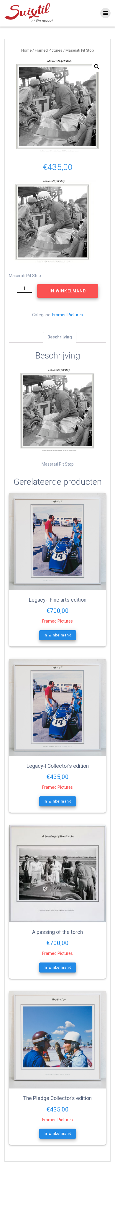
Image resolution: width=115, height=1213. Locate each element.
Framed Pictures (48, 50)
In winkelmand (68, 291)
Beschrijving (59, 337)
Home (26, 50)
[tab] (59, 337)
